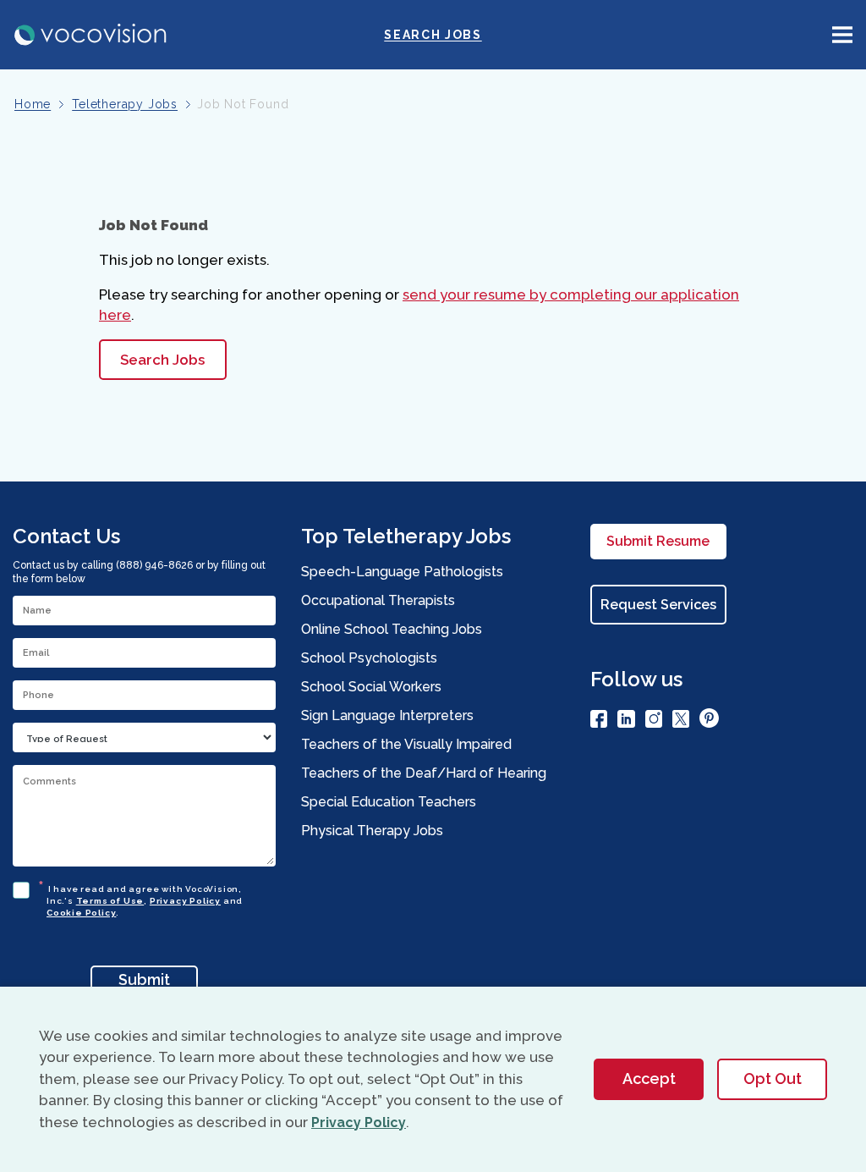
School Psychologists (369, 658)
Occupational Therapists (378, 600)
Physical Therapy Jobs (372, 831)
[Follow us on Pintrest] (709, 721)
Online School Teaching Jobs (391, 629)
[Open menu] (842, 34)
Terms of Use (110, 900)
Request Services (658, 605)
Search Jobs (432, 34)
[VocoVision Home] (91, 34)
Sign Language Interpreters (387, 715)
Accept (649, 1078)
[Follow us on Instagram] (653, 722)
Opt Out (772, 1078)
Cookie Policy (81, 912)
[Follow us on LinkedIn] (626, 722)
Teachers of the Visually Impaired (406, 744)
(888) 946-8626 (154, 565)
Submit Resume (658, 541)
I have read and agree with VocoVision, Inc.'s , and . (145, 898)
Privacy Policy (185, 900)
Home (32, 104)
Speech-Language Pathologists (402, 572)
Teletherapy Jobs (125, 104)
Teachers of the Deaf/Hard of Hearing (423, 773)
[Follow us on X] (680, 722)
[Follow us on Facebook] (598, 722)
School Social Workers (371, 687)
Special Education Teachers (388, 802)
